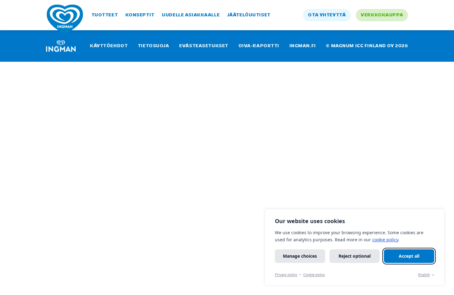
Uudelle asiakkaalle (191, 15)
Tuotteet (104, 15)
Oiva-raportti (258, 46)
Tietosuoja (153, 46)
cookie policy (385, 240)
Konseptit (139, 15)
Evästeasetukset (203, 46)
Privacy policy (286, 274)
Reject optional (354, 256)
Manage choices (300, 256)
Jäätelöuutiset (249, 15)
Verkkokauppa (382, 15)
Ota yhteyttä (327, 15)
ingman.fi (302, 46)
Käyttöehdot (109, 46)
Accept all (409, 256)
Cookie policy (314, 274)
